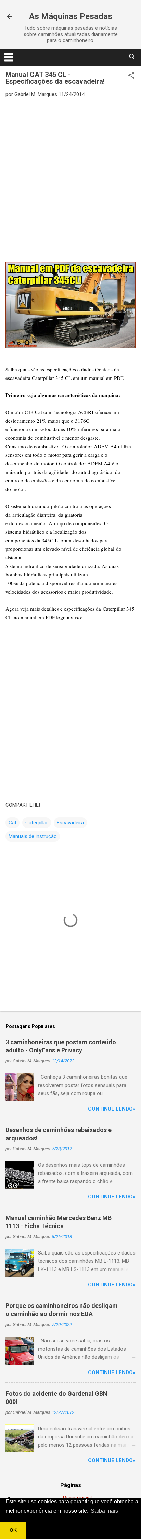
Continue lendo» (112, 1109)
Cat (12, 823)
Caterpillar (36, 823)
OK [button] (13, 1530)
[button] (131, 76)
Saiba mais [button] (104, 1511)
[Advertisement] (70, 175)
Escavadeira (70, 823)
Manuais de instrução (33, 836)
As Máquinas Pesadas (70, 16)
